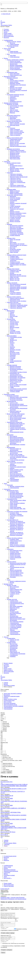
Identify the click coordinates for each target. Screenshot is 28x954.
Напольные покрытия (9, 76)
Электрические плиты (16, 602)
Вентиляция (10, 434)
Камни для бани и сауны (16, 469)
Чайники (12, 630)
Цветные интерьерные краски (18, 146)
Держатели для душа (15, 270)
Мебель (6, 309)
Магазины (6, 30)
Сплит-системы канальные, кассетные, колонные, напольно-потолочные (18, 457)
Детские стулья (14, 324)
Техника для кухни (12, 599)
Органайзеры (13, 200)
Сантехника (7, 161)
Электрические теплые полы (14, 422)
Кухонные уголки (14, 352)
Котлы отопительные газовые (18, 418)
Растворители (13, 117)
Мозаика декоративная (16, 65)
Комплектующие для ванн (17, 168)
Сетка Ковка (5, 769)
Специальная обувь (12, 499)
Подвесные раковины (15, 231)
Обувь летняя (13, 506)
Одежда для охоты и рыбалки (14, 538)
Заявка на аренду (8, 34)
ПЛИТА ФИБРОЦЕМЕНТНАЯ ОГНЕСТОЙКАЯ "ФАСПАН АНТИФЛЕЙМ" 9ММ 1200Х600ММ (14, 785)
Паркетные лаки (14, 144)
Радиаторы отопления (13, 395)
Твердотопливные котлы (16, 475)
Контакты (6, 37)
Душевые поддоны (15, 262)
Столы (11, 344)
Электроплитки (14, 632)
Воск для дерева (14, 107)
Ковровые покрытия (12, 77)
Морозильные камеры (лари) (17, 618)
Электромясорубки (15, 631)
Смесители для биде (15, 178)
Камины (12, 468)
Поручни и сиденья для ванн (17, 216)
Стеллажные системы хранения (18, 388)
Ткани (8, 579)
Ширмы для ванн (14, 169)
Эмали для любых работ (16, 130)
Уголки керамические (16, 69)
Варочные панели (14, 607)
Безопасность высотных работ (18, 563)
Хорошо (3, 952)
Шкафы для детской (15, 333)
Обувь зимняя (13, 504)
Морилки (12, 112)
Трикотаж (12, 558)
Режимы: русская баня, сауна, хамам (12, 760)
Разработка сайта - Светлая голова (10, 897)
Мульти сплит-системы (16, 454)
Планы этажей (7, 33)
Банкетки (12, 347)
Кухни (11, 341)
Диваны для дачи (14, 639)
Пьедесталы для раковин (16, 232)
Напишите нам (4, 891)
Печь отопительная (7, 758)
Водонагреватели (11, 401)
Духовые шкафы (14, 611)
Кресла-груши (14, 316)
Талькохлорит (6, 726)
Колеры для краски (15, 140)
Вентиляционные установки (17, 444)
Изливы (12, 273)
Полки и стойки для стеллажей (18, 384)
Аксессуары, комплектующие (15, 195)
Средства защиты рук (12, 519)
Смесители (10, 172)
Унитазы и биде (11, 238)
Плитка (6, 58)
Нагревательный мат (15, 426)
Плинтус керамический (16, 66)
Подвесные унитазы (15, 249)
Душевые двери (14, 256)
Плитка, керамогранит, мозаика (15, 59)
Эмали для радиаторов (16, 133)
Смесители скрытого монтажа (18, 186)
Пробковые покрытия (15, 101)
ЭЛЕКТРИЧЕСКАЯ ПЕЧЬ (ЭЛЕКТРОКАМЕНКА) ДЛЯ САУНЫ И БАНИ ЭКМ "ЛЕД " (13, 828)
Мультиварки (13, 620)
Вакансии (6, 860)
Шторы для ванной (15, 221)
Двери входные (14, 51)
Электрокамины (14, 480)
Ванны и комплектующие (14, 163)
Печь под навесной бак (8, 766)
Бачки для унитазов (15, 239)
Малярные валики (15, 153)
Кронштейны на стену (16, 379)
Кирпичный (5, 723)
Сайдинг (12, 47)
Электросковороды (15, 634)
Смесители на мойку (15, 303)
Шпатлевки (13, 118)
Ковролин (12, 91)
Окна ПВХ (13, 55)
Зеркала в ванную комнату (17, 298)
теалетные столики (15, 331)
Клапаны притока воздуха (17, 440)
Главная (6, 682)
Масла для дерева (14, 111)
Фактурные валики (15, 158)
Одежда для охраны (15, 556)
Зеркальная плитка (15, 299)
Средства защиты (11, 561)
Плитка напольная (15, 68)
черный (4, 729)
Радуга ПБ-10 (4, 834)
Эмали (8, 126)
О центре (6, 29)
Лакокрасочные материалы (11, 103)
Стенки (12, 338)
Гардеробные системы (16, 337)
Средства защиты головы (16, 572)
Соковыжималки (14, 623)
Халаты (12, 518)
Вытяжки (12, 610)
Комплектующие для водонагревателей (15, 411)
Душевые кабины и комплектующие (16, 255)
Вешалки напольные (15, 366)
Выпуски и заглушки (15, 227)
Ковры (11, 79)
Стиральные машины (15, 624)
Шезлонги (12, 641)
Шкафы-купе (13, 340)
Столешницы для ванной (16, 234)
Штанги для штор (14, 220)
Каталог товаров (8, 663)
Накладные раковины (15, 229)
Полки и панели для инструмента (15, 382)
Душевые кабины (14, 257)
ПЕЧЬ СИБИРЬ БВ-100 (7, 795)
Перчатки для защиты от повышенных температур (16, 524)
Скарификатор (14, 655)
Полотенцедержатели (15, 214)
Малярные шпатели (15, 156)
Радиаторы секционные (16, 400)
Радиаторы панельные (16, 398)
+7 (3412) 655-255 (5, 13)
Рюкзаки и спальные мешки (17, 546)
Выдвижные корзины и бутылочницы (16, 370)
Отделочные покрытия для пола (15, 94)
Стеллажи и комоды (15, 292)
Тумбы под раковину (15, 294)
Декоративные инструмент (17, 150)
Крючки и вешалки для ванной (18, 203)
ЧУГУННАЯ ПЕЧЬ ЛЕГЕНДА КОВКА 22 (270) (13, 788)
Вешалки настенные (15, 367)
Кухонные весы (14, 616)
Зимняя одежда (14, 542)
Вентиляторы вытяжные (16, 437)
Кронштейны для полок (16, 376)
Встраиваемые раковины (16, 225)
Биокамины (13, 465)
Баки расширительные (16, 416)
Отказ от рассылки (9, 886)
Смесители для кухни (12, 302)
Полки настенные (14, 386)
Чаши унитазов (14, 252)
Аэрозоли (12, 128)
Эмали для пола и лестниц (17, 132)
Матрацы (12, 314)
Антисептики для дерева (16, 105)
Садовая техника (11, 642)
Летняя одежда (14, 543)
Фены (11, 596)
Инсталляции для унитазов (17, 243)
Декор (5, 483)
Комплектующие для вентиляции (15, 442)
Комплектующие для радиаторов (18, 397)
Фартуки (12, 517)
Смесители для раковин (16, 175)
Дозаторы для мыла (15, 197)
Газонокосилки (14, 645)
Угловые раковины (15, 235)
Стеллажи (12, 330)
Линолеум (12, 97)
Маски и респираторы (16, 570)
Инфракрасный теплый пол (17, 423)
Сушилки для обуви (15, 592)
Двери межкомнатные (16, 52)
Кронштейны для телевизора (17, 377)
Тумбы (12, 359)
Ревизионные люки (12, 72)
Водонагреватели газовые (17, 404)
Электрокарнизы (14, 487)
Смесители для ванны (16, 174)
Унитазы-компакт (14, 250)
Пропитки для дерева (12, 104)
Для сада (6, 637)
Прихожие (12, 356)
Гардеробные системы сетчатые (18, 372)
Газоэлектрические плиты (17, 603)
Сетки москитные (14, 57)
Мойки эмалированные (16, 193)
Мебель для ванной (12, 282)
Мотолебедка (13, 651)
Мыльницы (13, 196)
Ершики (12, 202)
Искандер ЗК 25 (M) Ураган (8, 832)
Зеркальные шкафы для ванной (18, 287)
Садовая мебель (11, 638)
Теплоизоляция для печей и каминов (13, 706)
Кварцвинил (13, 98)
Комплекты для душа (15, 274)
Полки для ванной (15, 199)
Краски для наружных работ (14, 121)
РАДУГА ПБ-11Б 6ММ (7, 823)
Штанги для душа (14, 280)
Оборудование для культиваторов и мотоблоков (17, 653)
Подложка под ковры (15, 89)
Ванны (12, 164)
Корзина (6, 844)
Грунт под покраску (15, 119)
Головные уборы (14, 492)
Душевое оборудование (13, 268)
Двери (8, 50)
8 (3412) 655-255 (5, 888)
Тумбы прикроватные (16, 361)
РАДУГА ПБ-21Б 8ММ (7, 798)
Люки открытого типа (16, 75)
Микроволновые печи (16, 617)
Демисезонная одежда (16, 540)
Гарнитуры (13, 320)
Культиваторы (13, 648)
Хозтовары (13, 577)
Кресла (12, 313)
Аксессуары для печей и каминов (13, 693)
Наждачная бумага (15, 157)
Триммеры (13, 656)
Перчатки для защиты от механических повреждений (17, 522)
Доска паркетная (14, 96)
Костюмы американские (16, 493)
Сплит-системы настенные (17, 460)
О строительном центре (10, 856)
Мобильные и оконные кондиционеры (16, 452)
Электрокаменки (14, 479)
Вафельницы (13, 609)
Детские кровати (14, 321)
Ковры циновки (14, 82)
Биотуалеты (13, 242)
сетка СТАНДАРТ (7, 771)
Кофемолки (13, 614)
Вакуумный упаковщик (16, 606)
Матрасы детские (14, 327)
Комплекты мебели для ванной (18, 288)
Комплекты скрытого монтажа (18, 275)
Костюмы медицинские (16, 494)
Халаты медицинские (15, 497)
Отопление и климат (9, 394)
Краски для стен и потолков (17, 143)
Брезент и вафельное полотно (18, 581)
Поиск (5, 845)
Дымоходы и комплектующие (18, 466)
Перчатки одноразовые (16, 535)
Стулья (12, 345)
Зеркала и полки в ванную (14, 296)
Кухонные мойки (11, 189)
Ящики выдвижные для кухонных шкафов (16, 390)
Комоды (12, 326)
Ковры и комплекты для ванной (18, 90)
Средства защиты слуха (16, 575)
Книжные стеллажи (15, 349)
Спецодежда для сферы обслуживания (17, 511)
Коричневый (5, 725)
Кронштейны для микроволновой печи (15, 374)
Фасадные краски (14, 125)
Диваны (12, 312)
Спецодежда (7, 489)
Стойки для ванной (15, 206)
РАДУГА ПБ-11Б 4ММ (7, 805)
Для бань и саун (6, 757)
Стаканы (12, 204)
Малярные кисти (14, 154)
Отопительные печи (15, 471)
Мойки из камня (14, 192)
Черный (4, 728)
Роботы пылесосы (15, 591)
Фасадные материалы (12, 45)
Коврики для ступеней (16, 87)
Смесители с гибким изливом (18, 306)
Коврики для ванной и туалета (18, 213)
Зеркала (12, 348)
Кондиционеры (11, 447)
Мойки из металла (15, 190)
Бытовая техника (8, 584)
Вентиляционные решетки (17, 439)
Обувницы (13, 355)
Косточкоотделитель (15, 613)
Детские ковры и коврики (17, 80)
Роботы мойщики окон (16, 589)
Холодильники (14, 628)
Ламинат (12, 100)
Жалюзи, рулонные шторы (17, 486)
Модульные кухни (15, 354)
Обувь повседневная (15, 507)
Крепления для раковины (16, 228)
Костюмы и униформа (16, 514)
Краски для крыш (14, 122)
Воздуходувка (13, 644)
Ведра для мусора (14, 207)
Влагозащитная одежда (16, 550)
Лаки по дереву (14, 110)
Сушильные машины (15, 627)
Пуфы (11, 317)
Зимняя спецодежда (15, 553)
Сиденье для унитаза (15, 217)
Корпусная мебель (11, 335)
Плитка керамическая (15, 62)
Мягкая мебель (11, 310)
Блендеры (12, 605)
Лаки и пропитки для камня (17, 123)
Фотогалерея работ (9, 36)
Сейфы (12, 387)
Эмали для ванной (15, 129)
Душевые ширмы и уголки (17, 263)
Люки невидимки (14, 73)
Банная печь (5, 755)
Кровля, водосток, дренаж (14, 41)
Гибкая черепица (14, 44)
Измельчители (14, 646)
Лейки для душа (14, 277)
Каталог (6, 684)
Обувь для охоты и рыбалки (17, 503)
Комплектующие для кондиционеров (15, 449)
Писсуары (12, 248)
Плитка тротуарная (15, 61)
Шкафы (12, 362)
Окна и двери (7, 48)
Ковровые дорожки (15, 83)
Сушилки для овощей (15, 625)
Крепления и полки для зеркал (18, 301)
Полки (11, 328)
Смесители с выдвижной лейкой (18, 305)
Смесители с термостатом (17, 185)
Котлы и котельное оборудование (16, 413)
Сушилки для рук (14, 593)
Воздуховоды (13, 436)
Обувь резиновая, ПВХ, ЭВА (17, 508)
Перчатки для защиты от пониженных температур (16, 527)
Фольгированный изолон (16, 432)
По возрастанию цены (6, 781)
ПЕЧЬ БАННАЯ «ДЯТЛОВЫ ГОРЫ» (11, 812)
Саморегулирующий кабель (17, 427)
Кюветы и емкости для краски (18, 151)
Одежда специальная (15, 557)
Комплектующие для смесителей (18, 176)
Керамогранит (14, 64)
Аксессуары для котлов (16, 415)
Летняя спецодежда (15, 554)
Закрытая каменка (7, 763)
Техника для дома (11, 585)
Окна (8, 54)
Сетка (4, 768)
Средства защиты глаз (16, 571)
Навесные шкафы (14, 289)
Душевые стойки (14, 271)
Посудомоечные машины (16, 621)
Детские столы (14, 323)
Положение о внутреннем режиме (17, 899)
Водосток (12, 43)
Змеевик (4, 721)
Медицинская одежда (12, 490)
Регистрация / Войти (6, 25)
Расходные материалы (16, 473)
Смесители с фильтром (16, 308)
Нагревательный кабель (16, 425)
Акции (5, 32)
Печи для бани (14, 472)
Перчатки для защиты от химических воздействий (16, 533)
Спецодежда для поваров (16, 515)
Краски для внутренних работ (15, 137)
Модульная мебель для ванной (18, 284)
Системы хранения (12, 365)
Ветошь (12, 582)
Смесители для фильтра (16, 181)
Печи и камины (11, 461)
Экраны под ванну (15, 171)
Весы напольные (14, 586)
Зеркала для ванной (15, 285)
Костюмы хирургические (16, 496)
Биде (11, 241)
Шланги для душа (14, 278)
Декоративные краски (16, 139)
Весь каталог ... (8, 878)
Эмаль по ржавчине (15, 135)
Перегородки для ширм (16, 380)
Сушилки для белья (15, 218)
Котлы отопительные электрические (15, 420)
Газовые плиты (14, 600)
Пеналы (12, 291)
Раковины (9, 224)
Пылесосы (12, 588)
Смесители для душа (15, 179)
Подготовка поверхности (13, 115)
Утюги (12, 595)
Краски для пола (14, 142)
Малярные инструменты (13, 149)
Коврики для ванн (15, 211)
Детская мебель (11, 319)
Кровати (12, 342)
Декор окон (10, 485)
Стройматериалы (8, 40)
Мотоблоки (13, 649)
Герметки (12, 108)
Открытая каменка (7, 765)
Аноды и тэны (14, 402)
